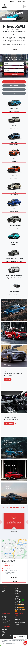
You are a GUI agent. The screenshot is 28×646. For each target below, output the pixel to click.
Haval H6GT (18, 591)
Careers (4, 631)
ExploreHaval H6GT (14, 144)
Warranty (17, 624)
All (14, 82)
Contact (4, 634)
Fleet (3, 632)
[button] (25, 6)
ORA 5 (16, 601)
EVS (3, 591)
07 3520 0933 (21, 1)
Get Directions (14, 581)
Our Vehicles (14, 85)
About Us (4, 629)
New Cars (4, 619)
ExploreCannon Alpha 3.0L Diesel (14, 261)
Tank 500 (17, 596)
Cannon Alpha (18, 599)
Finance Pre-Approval (7, 624)
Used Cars (4, 616)
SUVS (3, 590)
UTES (3, 588)
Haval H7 (17, 593)
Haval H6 (17, 590)
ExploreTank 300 (14, 178)
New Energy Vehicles (7, 620)
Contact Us (14, 577)
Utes (14, 93)
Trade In (4, 622)
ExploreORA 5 (14, 244)
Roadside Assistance (20, 622)
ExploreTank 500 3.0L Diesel (14, 277)
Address (13, 1)
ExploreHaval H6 (14, 128)
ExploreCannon (14, 211)
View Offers (14, 49)
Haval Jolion (18, 588)
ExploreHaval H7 (14, 161)
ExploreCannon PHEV (14, 294)
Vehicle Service (18, 617)
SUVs (14, 89)
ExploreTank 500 (14, 194)
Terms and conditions (7, 635)
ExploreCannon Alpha (14, 228)
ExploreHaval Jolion (14, 111)
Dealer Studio (11, 643)
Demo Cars (5, 617)
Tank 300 (17, 595)
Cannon (16, 598)
